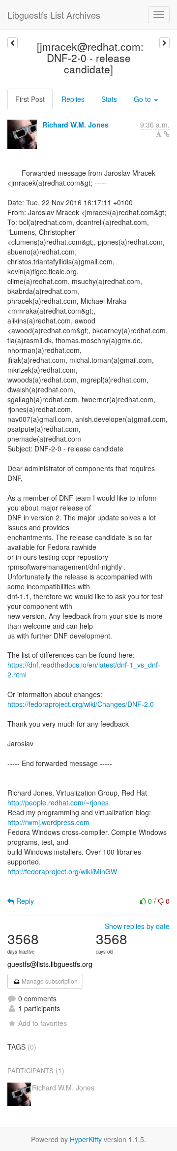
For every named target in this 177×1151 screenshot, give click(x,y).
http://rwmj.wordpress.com (48, 822)
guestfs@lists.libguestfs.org (49, 964)
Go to (143, 99)
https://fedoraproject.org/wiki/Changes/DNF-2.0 (80, 704)
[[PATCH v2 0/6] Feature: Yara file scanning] (12, 42)
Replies (73, 99)
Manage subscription (49, 981)
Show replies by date (137, 926)
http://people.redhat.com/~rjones (58, 802)
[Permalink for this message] (167, 133)
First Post (30, 99)
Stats (109, 99)
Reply (24, 901)
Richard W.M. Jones (75, 124)
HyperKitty (86, 1139)
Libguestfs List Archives (53, 14)
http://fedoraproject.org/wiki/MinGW (62, 871)
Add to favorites (42, 1023)
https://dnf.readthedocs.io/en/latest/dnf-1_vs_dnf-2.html (83, 669)
